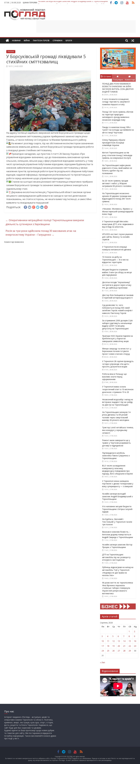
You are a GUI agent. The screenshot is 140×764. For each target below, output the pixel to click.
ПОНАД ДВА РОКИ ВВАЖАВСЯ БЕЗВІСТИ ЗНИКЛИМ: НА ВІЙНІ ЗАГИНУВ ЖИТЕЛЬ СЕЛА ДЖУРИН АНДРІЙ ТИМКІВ (118, 87)
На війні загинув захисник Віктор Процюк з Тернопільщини (117, 546)
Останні (107, 76)
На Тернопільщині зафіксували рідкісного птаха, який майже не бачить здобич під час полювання (117, 169)
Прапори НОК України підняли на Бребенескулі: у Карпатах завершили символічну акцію (117, 339)
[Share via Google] (33, 206)
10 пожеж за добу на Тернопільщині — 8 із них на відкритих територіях (115, 260)
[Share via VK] (29, 206)
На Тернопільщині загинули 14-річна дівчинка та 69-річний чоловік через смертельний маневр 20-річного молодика (116, 416)
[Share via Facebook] (25, 206)
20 (119, 646)
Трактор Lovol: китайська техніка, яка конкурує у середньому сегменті (118, 430)
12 (113, 641)
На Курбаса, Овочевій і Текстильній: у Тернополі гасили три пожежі (117, 522)
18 (108, 646)
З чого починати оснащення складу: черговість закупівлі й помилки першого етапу (115, 102)
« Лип (102, 662)
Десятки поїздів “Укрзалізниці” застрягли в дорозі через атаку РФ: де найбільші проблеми (116, 285)
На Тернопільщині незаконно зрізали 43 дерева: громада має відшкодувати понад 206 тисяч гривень (116, 197)
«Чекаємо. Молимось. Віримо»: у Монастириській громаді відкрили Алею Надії (117, 211)
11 (108, 641)
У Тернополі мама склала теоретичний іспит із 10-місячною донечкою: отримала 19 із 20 (118, 389)
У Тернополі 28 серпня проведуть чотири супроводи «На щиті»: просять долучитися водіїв (118, 364)
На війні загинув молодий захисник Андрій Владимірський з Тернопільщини (117, 496)
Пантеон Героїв (41, 40)
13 (119, 641)
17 (103, 646)
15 (130, 641)
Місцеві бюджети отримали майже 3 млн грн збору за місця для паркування (117, 272)
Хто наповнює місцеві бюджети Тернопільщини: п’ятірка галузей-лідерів (117, 509)
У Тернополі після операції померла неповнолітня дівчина (116, 248)
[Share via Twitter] (37, 206)
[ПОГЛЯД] (7, 41)
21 (124, 646)
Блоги (69, 40)
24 (103, 650)
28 (124, 650)
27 (119, 650)
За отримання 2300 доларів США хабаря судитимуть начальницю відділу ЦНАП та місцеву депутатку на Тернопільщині (117, 324)
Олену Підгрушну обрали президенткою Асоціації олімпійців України (113, 142)
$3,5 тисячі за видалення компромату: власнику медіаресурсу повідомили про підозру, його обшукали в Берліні (117, 469)
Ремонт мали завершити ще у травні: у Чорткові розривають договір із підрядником (116, 443)
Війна (27, 40)
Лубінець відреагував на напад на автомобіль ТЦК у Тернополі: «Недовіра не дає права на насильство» (117, 571)
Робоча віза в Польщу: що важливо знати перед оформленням (114, 377)
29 (130, 650)
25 (108, 650)
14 (124, 641)
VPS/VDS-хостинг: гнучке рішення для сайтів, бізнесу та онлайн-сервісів (117, 237)
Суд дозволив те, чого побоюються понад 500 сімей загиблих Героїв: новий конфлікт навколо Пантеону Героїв (117, 309)
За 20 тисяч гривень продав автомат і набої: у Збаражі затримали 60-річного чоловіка (116, 183)
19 (113, 646)
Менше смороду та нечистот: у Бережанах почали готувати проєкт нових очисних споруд (116, 351)
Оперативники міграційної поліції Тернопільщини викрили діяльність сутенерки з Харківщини (45, 222)
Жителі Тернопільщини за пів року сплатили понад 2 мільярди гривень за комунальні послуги (117, 155)
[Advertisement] (86, 26)
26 (113, 650)
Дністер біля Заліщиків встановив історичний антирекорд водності (117, 296)
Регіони (11, 51)
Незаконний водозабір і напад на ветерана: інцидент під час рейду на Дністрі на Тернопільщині (117, 402)
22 (130, 646)
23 (135, 646)
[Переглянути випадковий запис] (133, 40)
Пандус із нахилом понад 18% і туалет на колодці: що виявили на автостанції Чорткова (118, 130)
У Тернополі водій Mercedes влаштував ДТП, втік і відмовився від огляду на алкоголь (117, 224)
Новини (16, 40)
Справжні (57, 40)
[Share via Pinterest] (46, 206)
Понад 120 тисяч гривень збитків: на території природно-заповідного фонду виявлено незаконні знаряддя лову (117, 115)
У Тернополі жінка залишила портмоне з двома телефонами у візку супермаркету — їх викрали (117, 484)
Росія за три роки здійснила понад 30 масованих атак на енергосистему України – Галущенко (41, 232)
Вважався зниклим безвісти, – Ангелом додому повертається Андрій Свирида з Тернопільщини (82, 2)
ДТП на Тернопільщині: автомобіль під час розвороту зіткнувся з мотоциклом (116, 557)
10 (103, 641)
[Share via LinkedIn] (41, 206)
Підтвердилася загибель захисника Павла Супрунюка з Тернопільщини (116, 456)
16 (135, 641)
